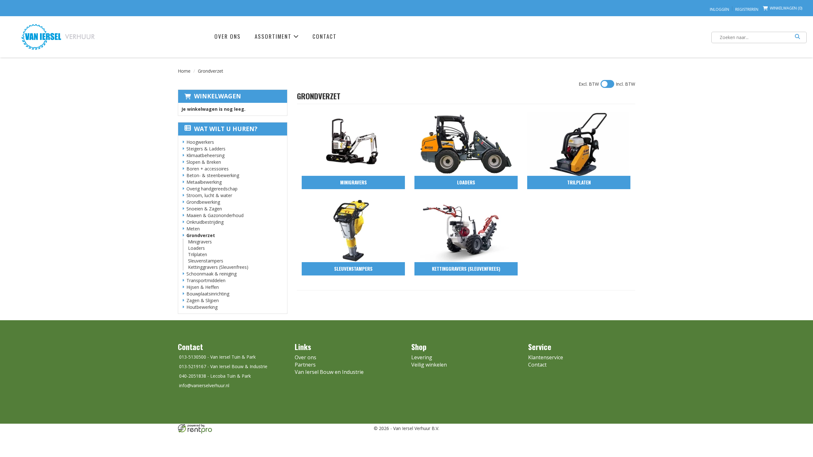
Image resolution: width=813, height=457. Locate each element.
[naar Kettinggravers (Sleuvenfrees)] (466, 230)
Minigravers (200, 242)
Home (184, 71)
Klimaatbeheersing (205, 155)
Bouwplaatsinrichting (207, 294)
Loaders (196, 248)
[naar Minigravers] (353, 144)
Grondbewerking (203, 202)
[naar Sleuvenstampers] (353, 230)
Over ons (227, 36)
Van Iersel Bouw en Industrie (329, 371)
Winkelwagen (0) (786, 8)
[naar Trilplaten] (578, 144)
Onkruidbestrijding (205, 222)
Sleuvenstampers (205, 261)
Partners (305, 364)
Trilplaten (197, 254)
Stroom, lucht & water (209, 195)
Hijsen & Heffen (202, 287)
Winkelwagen (217, 96)
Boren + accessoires (207, 169)
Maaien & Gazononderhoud (215, 215)
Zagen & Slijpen (202, 300)
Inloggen (719, 9)
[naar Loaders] (466, 144)
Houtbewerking (202, 307)
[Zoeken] (797, 37)
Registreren (746, 9)
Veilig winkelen (429, 364)
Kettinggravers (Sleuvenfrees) (218, 267)
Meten (193, 229)
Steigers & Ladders (205, 149)
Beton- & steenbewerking (212, 175)
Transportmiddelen (205, 280)
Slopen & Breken (203, 162)
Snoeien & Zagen (204, 209)
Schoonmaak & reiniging (211, 274)
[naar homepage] (58, 37)
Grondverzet (200, 235)
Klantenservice (545, 357)
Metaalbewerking (204, 182)
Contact (324, 36)
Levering (421, 357)
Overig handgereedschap (212, 189)
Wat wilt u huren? (225, 129)
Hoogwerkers (200, 142)
